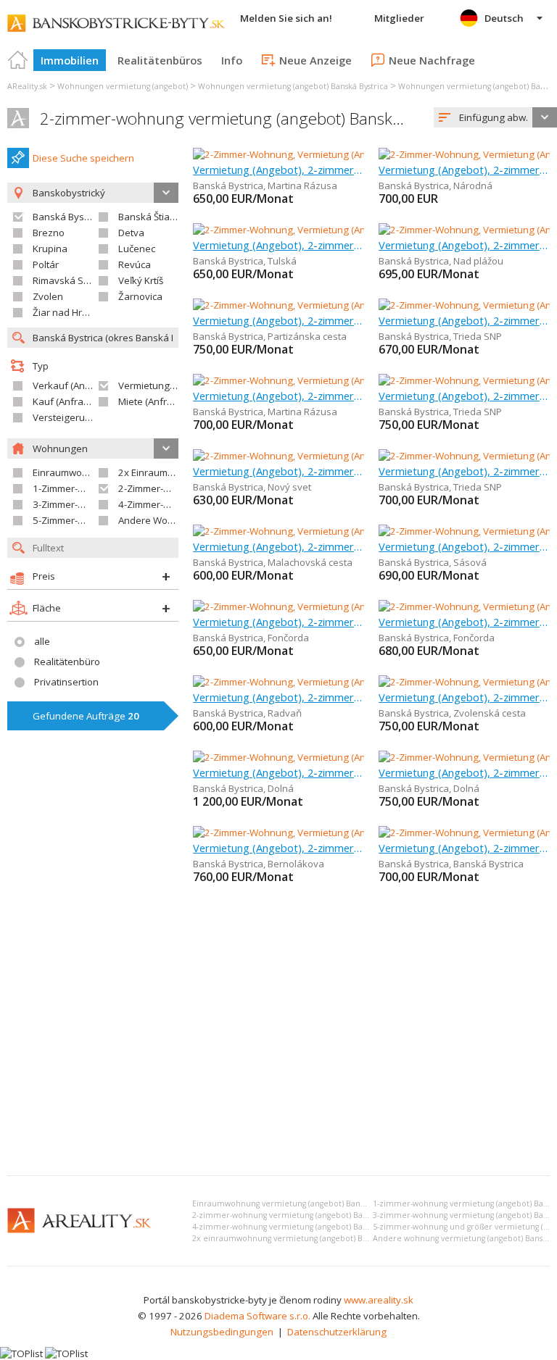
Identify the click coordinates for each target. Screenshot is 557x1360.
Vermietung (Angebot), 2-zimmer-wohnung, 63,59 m (278, 847)
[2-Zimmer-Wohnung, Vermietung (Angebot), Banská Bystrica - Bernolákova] (357, 832)
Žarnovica (140, 296)
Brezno (49, 232)
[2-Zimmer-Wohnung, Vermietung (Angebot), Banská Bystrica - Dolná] (342, 757)
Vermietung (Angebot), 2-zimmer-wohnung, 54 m (464, 395)
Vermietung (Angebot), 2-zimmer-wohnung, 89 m (278, 697)
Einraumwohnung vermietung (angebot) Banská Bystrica (297, 1203)
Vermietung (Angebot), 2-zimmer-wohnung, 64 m (464, 169)
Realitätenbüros (159, 60)
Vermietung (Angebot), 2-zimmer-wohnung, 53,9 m (278, 245)
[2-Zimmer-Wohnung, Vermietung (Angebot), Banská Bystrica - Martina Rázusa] (364, 154)
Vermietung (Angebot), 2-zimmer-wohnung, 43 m (464, 847)
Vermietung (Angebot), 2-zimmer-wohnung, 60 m (464, 471)
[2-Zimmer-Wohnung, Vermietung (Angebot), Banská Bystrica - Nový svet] (350, 455)
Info (231, 60)
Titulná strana (18, 60)
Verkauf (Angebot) (73, 385)
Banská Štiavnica (155, 216)
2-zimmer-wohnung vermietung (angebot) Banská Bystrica (250, 118)
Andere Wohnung (157, 520)
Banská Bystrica (68, 216)
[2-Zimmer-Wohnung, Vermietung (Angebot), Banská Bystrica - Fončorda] (349, 606)
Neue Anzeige (315, 60)
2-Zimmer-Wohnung (162, 488)
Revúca (134, 264)
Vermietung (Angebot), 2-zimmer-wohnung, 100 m (278, 772)
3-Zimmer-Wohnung (77, 504)
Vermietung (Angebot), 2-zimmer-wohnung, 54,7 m (464, 320)
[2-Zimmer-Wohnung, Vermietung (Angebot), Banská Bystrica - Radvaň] (346, 681)
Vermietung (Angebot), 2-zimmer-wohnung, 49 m (464, 546)
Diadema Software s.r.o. (257, 1315)
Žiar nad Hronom (70, 312)
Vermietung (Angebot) (166, 385)
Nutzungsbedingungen (221, 1331)
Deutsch (504, 18)
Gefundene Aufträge (86, 715)
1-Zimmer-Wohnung (77, 488)
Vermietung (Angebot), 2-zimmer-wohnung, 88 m (278, 546)
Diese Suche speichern (83, 157)
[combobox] (495, 117)
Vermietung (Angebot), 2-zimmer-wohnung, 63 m (464, 245)
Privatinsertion (66, 681)
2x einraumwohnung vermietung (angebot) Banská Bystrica (303, 1238)
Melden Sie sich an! (286, 18)
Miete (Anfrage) (152, 401)
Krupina (50, 248)
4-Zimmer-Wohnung (162, 504)
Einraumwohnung (72, 472)
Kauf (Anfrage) (65, 401)
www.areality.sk (378, 1299)
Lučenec (136, 248)
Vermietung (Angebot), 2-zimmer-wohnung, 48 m (278, 169)
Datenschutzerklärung (337, 1331)
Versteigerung (64, 417)
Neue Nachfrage (432, 60)
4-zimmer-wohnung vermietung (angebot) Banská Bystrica (301, 1227)
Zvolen (48, 296)
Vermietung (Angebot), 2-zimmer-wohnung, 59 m (278, 320)
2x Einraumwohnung (164, 472)
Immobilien (70, 60)
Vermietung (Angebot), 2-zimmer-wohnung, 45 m (464, 697)
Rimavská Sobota (71, 280)
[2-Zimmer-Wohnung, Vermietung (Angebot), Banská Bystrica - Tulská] (343, 229)
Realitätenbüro (67, 661)
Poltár (46, 264)
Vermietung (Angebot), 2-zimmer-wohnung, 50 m (278, 471)
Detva (131, 232)
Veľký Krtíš (140, 280)
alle (42, 641)
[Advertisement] (278, 1055)
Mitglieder (399, 18)
